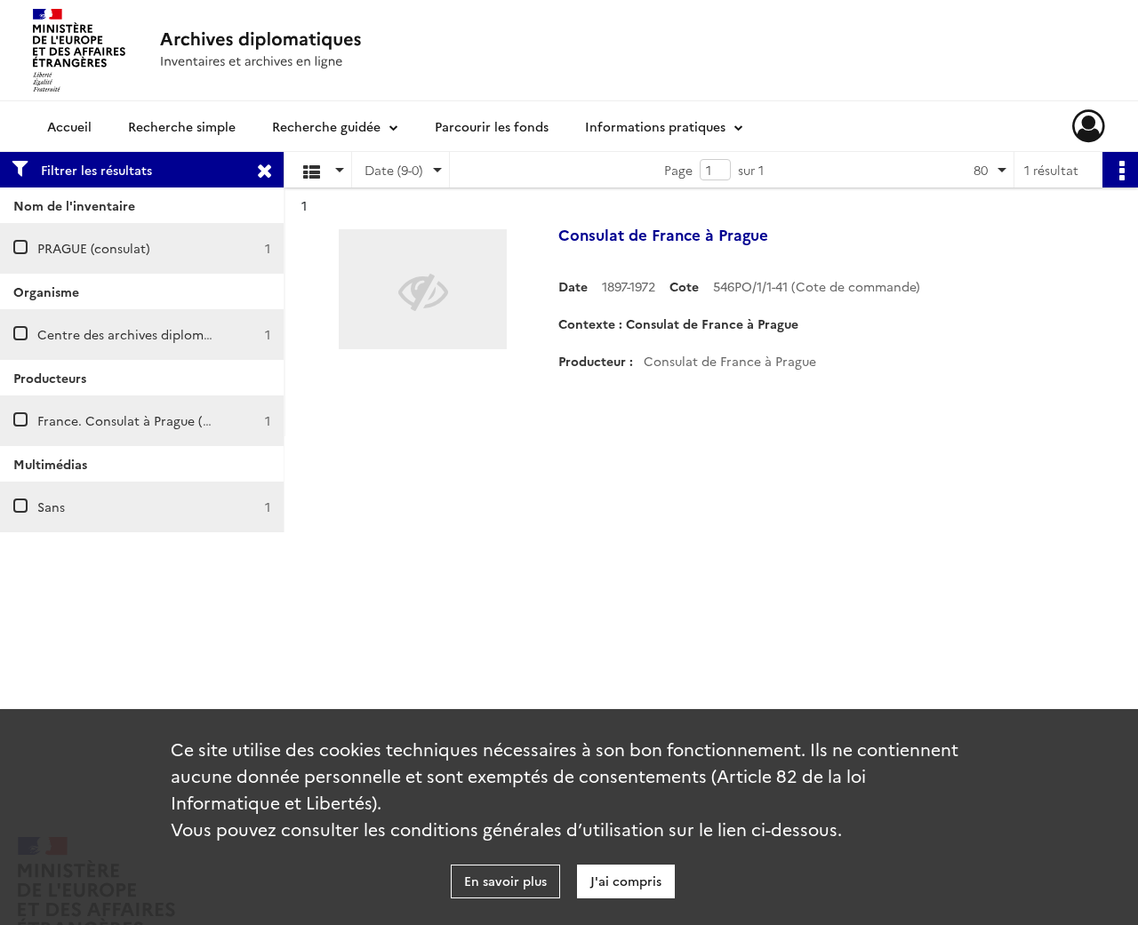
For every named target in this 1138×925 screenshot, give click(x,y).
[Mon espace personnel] (1088, 126)
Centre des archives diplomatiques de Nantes (175, 334)
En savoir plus (505, 880)
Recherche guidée (326, 126)
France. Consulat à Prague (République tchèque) (182, 420)
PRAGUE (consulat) (93, 248)
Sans (51, 506)
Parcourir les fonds (492, 126)
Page (678, 170)
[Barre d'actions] (1120, 169)
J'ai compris (625, 880)
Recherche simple (182, 126)
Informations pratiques (655, 126)
